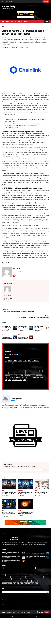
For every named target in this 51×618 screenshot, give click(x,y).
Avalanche (21, 368)
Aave (6, 368)
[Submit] (47, 592)
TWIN (14, 377)
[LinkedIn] (17, 354)
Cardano (39, 368)
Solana (16, 375)
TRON (6, 377)
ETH (12, 576)
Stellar (21, 375)
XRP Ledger (15, 379)
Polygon (32, 373)
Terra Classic (39, 375)
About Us (4, 599)
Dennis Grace (8, 47)
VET (23, 377)
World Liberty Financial (34, 377)
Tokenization (15, 304)
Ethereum (17, 576)
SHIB (41, 373)
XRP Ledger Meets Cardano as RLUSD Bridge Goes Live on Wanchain (34, 317)
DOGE (3, 576)
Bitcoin (30, 368)
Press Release (35, 360)
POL (27, 373)
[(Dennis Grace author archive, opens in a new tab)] (3, 48)
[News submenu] (8, 21)
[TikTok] (9, 1)
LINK (10, 304)
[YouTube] (7, 1)
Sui (33, 375)
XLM (42, 377)
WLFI (26, 377)
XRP (6, 379)
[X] (5, 1)
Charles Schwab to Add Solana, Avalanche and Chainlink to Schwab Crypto (7, 337)
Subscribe (46, 612)
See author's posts (19, 272)
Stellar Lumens (28, 375)
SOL (11, 375)
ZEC (24, 379)
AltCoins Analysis (9, 6)
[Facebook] (2, 1)
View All (47, 322)
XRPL (10, 379)
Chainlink (6, 304)
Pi (13, 373)
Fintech (15, 360)
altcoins (14, 368)
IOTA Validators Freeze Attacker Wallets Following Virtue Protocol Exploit (7, 328)
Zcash (20, 379)
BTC (34, 368)
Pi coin (17, 373)
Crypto (46, 574)
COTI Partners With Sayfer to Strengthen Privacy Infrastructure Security (18, 311)
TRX (10, 377)
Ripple (37, 373)
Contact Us (4, 601)
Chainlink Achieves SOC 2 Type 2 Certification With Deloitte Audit (22, 225)
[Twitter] (14, 400)
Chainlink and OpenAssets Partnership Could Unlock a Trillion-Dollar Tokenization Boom (27, 159)
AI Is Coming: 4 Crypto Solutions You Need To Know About (22, 328)
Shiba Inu (7, 375)
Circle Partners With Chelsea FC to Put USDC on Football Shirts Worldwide (23, 337)
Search (45, 470)
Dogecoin (8, 576)
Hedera (22, 576)
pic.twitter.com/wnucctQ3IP (11, 127)
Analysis (10, 360)
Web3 (14, 362)
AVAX (25, 368)
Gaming (20, 360)
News (3, 26)
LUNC (10, 373)
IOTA (27, 576)
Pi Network (23, 373)
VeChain (18, 377)
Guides (25, 360)
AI (5, 360)
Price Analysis (8, 362)
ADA (10, 368)
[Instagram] (11, 1)
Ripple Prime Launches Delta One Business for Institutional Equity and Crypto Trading (38, 328)
